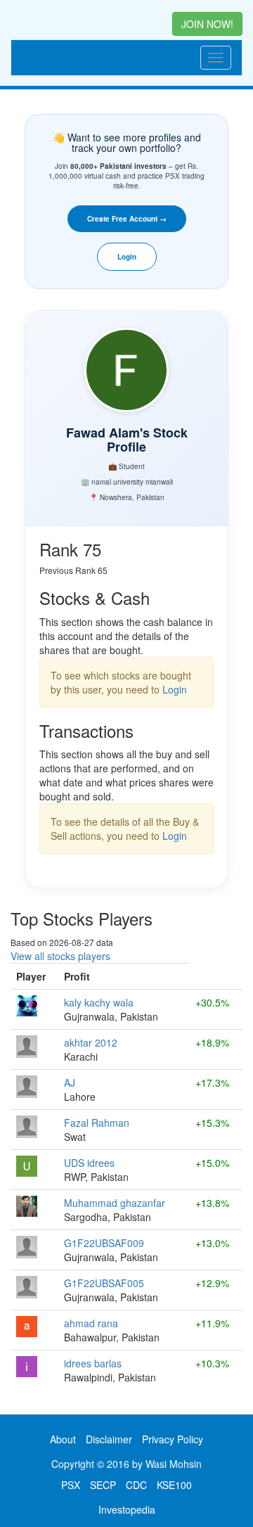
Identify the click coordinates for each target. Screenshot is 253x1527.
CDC (136, 1485)
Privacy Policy (172, 1439)
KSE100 (174, 1485)
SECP (103, 1485)
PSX (70, 1485)
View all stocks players (60, 956)
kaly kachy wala (99, 1002)
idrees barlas (93, 1363)
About (63, 1439)
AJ (69, 1082)
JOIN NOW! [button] (207, 24)
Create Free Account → (127, 219)
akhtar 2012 (90, 1042)
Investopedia (126, 1509)
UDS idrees (89, 1163)
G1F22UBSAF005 (104, 1283)
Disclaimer (109, 1439)
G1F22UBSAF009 (104, 1243)
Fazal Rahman (96, 1123)
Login (126, 257)
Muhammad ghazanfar (114, 1203)
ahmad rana (91, 1323)
